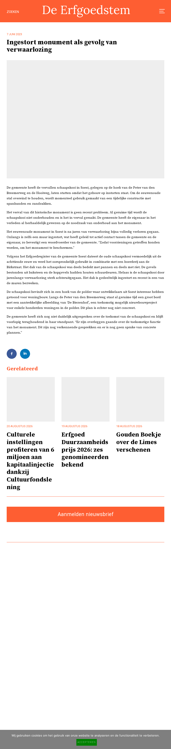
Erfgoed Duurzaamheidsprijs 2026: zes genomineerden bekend (85, 449)
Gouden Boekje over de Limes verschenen (138, 442)
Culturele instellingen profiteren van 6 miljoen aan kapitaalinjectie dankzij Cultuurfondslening (30, 461)
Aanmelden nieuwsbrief (86, 514)
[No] (165, 739)
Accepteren (86, 742)
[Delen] (12, 354)
